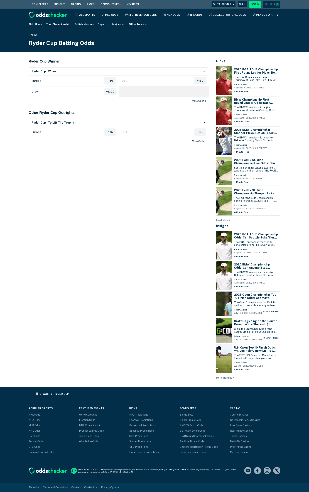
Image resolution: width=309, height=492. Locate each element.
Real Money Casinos (241, 430)
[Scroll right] (277, 15)
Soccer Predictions (140, 441)
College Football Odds (42, 452)
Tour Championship (58, 24)
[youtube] (247, 471)
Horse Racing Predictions (144, 452)
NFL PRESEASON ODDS (142, 14)
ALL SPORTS (87, 14)
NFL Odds (34, 414)
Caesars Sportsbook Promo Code (199, 446)
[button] (271, 4)
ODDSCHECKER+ (110, 4)
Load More (222, 220)
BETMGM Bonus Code (192, 430)
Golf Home (35, 24)
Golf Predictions (138, 436)
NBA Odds (35, 420)
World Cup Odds (88, 414)
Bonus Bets (186, 414)
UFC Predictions (138, 446)
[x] (276, 471)
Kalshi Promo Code (191, 420)
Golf (34, 34)
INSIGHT (59, 4)
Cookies (76, 487)
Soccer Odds (36, 441)
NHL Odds (34, 430)
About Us (34, 487)
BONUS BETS (40, 4)
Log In (255, 4)
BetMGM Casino (239, 441)
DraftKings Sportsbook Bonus (197, 436)
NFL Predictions (138, 414)
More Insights (224, 377)
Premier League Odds (91, 430)
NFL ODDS (196, 14)
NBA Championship (90, 425)
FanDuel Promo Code (192, 441)
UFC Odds (34, 446)
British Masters (84, 24)
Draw (34, 91)
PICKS (90, 4)
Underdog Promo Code (193, 452)
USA (124, 81)
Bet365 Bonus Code (191, 425)
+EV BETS (133, 4)
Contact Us (90, 487)
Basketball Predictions (142, 425)
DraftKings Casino (240, 446)
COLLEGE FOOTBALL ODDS (229, 14)
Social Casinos (238, 436)
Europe (36, 81)
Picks (220, 61)
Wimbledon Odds (88, 441)
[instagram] (267, 471)
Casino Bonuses (239, 414)
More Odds (198, 101)
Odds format (223, 4)
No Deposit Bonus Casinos (245, 420)
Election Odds (87, 420)
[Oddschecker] (48, 471)
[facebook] (257, 471)
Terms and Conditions (55, 487)
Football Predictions (141, 420)
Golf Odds (34, 436)
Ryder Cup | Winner (44, 71)
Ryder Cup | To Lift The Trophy (52, 122)
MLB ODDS (111, 14)
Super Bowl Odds (89, 436)
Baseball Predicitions (141, 430)
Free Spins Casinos (241, 425)
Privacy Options (110, 487)
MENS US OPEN (265, 14)
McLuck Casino (239, 452)
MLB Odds (34, 425)
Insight (222, 226)
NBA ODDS (173, 14)
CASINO (76, 4)
